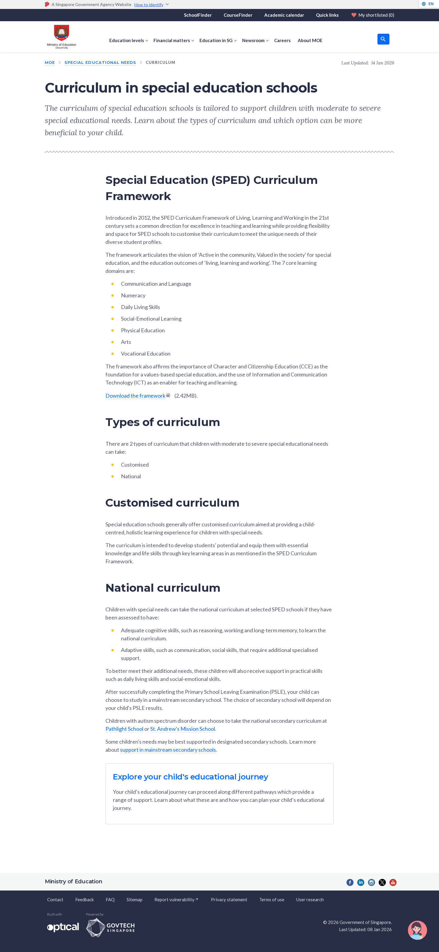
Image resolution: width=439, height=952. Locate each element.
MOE (50, 62)
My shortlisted (376, 15)
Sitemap (134, 899)
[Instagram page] (371, 882)
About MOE (310, 40)
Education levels (126, 40)
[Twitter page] (382, 882)
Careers (282, 40)
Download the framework (135, 395)
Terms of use (271, 899)
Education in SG (216, 40)
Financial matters (172, 40)
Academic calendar (284, 15)
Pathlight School (124, 728)
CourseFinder (238, 15)
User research (310, 899)
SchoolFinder (198, 15)
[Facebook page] (350, 882)
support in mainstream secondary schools (168, 749)
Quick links (327, 15)
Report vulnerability (174, 899)
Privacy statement (229, 899)
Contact (55, 899)
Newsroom (253, 40)
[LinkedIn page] (360, 882)
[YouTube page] (393, 882)
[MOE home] (60, 37)
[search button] (383, 39)
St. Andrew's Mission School (182, 728)
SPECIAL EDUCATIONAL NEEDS (100, 62)
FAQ (110, 899)
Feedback (84, 899)
